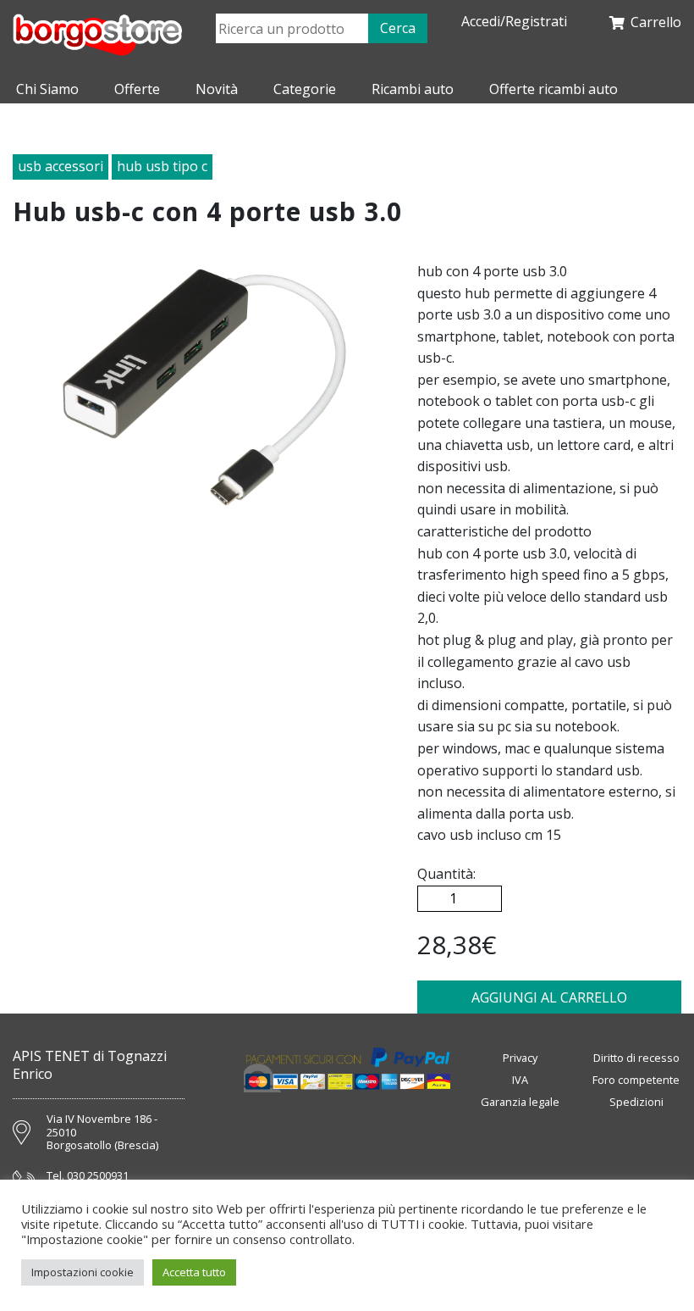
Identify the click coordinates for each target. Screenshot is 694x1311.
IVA (520, 1079)
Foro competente (636, 1079)
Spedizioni (636, 1101)
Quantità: (446, 873)
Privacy (520, 1057)
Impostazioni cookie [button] (82, 1272)
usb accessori (60, 166)
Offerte (137, 89)
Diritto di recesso (636, 1057)
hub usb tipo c (162, 166)
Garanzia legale (520, 1101)
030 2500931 (98, 1176)
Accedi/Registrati (514, 22)
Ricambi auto (413, 89)
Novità (217, 89)
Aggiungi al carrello (549, 997)
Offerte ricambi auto (553, 89)
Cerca (398, 28)
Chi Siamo (47, 89)
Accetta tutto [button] (194, 1272)
